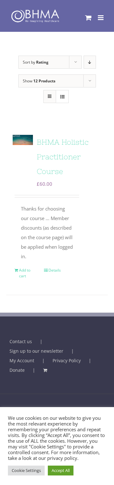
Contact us (21, 341)
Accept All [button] (61, 470)
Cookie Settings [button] (26, 470)
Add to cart (24, 273)
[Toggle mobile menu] (101, 17)
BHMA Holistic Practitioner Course (63, 157)
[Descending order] (90, 62)
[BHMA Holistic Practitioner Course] (23, 140)
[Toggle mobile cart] (88, 17)
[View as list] (62, 96)
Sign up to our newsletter (36, 351)
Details (54, 270)
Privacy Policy (67, 360)
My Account (22, 360)
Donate (17, 370)
